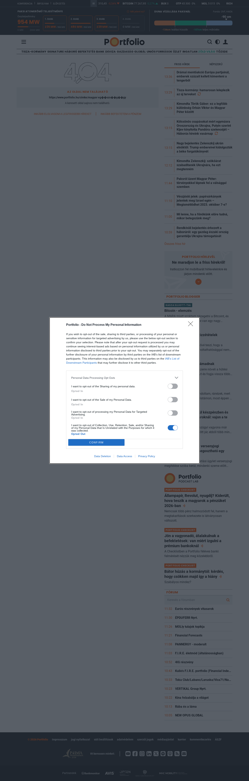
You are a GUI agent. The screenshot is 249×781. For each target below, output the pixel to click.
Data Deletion (102, 456)
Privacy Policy (146, 456)
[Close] (192, 325)
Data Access (124, 456)
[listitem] (124, 378)
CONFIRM (96, 442)
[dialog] (124, 390)
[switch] (173, 386)
